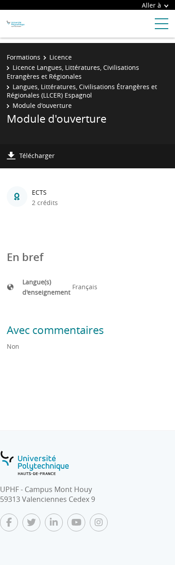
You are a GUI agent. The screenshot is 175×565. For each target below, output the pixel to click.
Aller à (151, 5)
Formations (23, 57)
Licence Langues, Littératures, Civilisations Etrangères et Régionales (73, 72)
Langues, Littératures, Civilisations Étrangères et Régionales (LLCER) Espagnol (82, 91)
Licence (60, 57)
